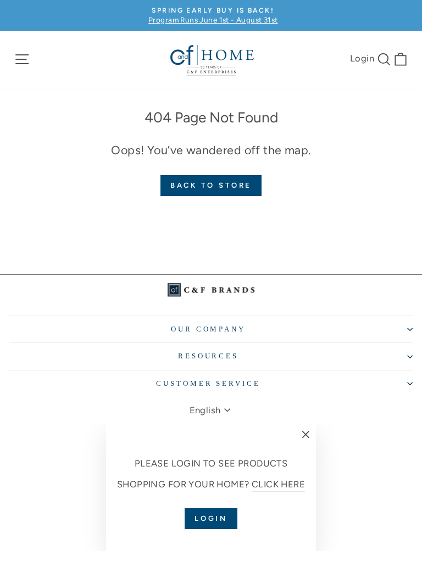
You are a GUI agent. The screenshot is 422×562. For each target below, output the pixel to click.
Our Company (208, 329)
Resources (208, 356)
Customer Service (208, 383)
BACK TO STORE (211, 185)
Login (362, 58)
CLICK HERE (278, 484)
